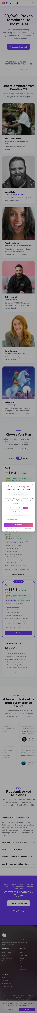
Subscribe (18, 524)
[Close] (32, 484)
